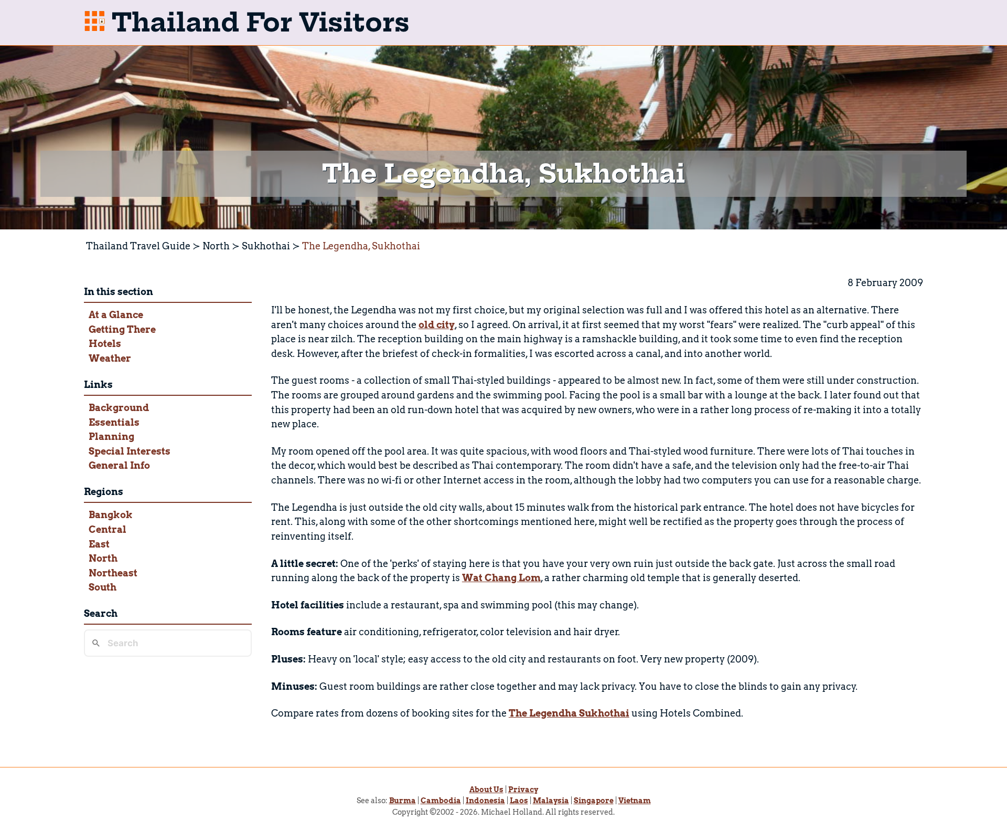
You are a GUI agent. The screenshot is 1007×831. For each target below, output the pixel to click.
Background (119, 408)
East (99, 544)
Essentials (114, 422)
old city (437, 325)
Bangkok (111, 515)
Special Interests (129, 451)
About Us (486, 789)
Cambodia (441, 800)
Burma (402, 800)
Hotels (105, 344)
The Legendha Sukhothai (569, 713)
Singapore (594, 800)
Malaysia (551, 800)
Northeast (113, 573)
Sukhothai (266, 246)
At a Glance (116, 315)
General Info (119, 465)
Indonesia (485, 800)
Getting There (122, 329)
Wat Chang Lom (501, 578)
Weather (110, 358)
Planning (111, 436)
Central (107, 529)
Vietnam (634, 800)
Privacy (523, 789)
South (102, 587)
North (216, 246)
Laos (519, 800)
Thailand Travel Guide (138, 246)
